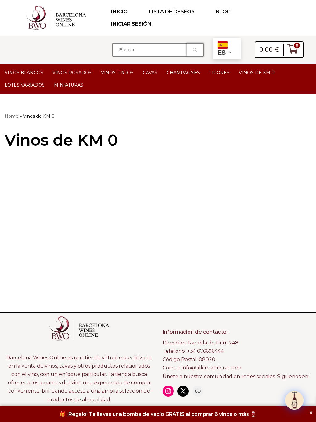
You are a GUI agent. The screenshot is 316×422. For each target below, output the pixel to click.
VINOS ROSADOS (72, 72)
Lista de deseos (172, 12)
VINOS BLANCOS (24, 72)
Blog (223, 12)
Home (12, 116)
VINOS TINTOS (117, 72)
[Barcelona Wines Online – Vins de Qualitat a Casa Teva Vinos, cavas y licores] (56, 18)
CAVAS (150, 72)
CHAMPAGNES (183, 72)
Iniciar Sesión (131, 24)
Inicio (119, 12)
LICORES (219, 72)
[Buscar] (195, 50)
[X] (183, 391)
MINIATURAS (68, 85)
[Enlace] (197, 391)
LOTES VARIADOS (25, 85)
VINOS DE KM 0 (257, 72)
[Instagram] (168, 391)
